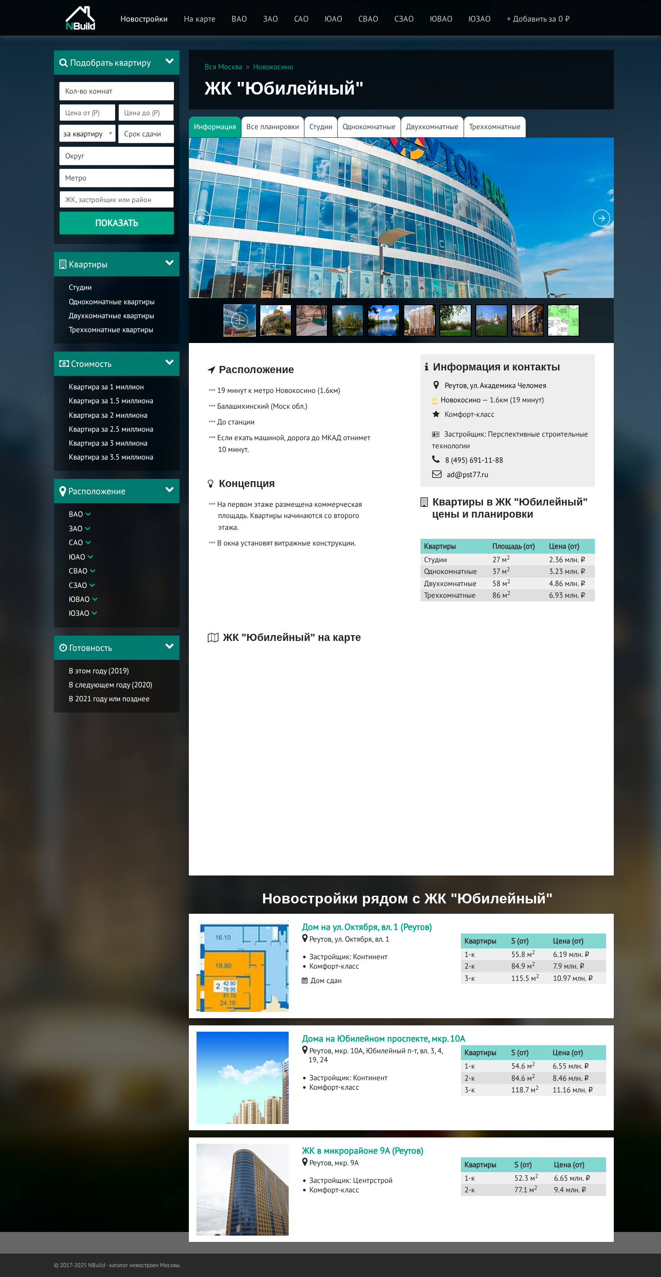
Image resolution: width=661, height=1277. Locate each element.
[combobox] (116, 91)
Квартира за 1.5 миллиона (111, 401)
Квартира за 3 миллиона (108, 443)
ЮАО (77, 557)
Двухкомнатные (432, 126)
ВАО (76, 514)
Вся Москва (223, 67)
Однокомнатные (369, 126)
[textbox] (122, 91)
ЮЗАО (79, 613)
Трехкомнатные (495, 126)
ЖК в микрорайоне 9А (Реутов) (363, 1150)
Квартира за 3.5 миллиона (111, 457)
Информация (215, 126)
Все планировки (272, 126)
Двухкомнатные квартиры (111, 315)
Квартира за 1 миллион (106, 387)
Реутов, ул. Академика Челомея (495, 385)
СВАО (78, 571)
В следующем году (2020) (110, 685)
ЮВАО (79, 599)
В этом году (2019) (99, 671)
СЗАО (78, 585)
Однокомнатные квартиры (112, 302)
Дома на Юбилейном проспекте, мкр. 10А (383, 1038)
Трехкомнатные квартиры (111, 329)
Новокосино (273, 67)
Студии (80, 287)
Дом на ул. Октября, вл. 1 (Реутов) (367, 927)
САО (76, 542)
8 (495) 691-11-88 (474, 460)
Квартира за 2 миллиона (108, 415)
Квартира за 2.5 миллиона (111, 429)
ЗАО (75, 528)
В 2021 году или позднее (109, 699)
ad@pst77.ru (467, 474)
